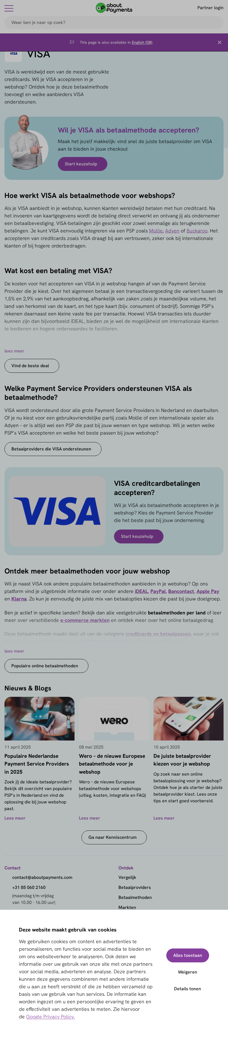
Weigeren (187, 972)
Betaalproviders (134, 887)
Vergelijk (127, 877)
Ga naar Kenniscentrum (112, 837)
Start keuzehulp (81, 164)
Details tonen (187, 989)
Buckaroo (197, 230)
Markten (127, 907)
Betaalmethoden (135, 897)
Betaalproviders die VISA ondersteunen (51, 449)
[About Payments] (114, 7)
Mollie (156, 230)
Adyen (172, 230)
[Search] (217, 22)
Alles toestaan (187, 955)
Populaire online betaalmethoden (44, 666)
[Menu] (8, 8)
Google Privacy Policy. (50, 1016)
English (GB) (142, 42)
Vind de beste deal (30, 366)
